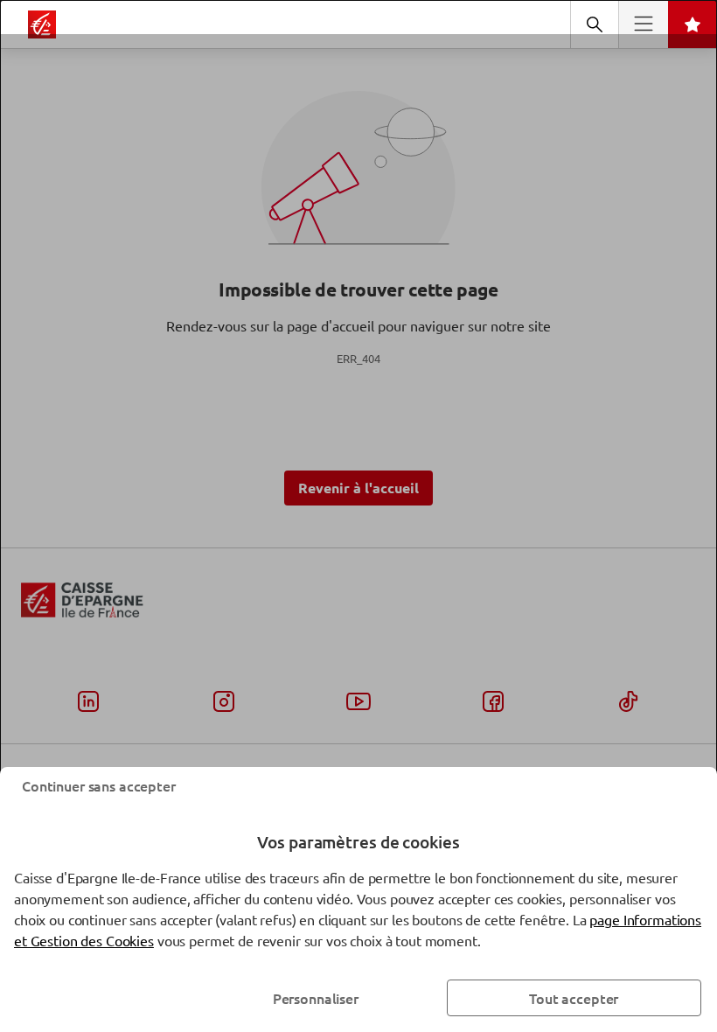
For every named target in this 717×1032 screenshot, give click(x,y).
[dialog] (358, 516)
